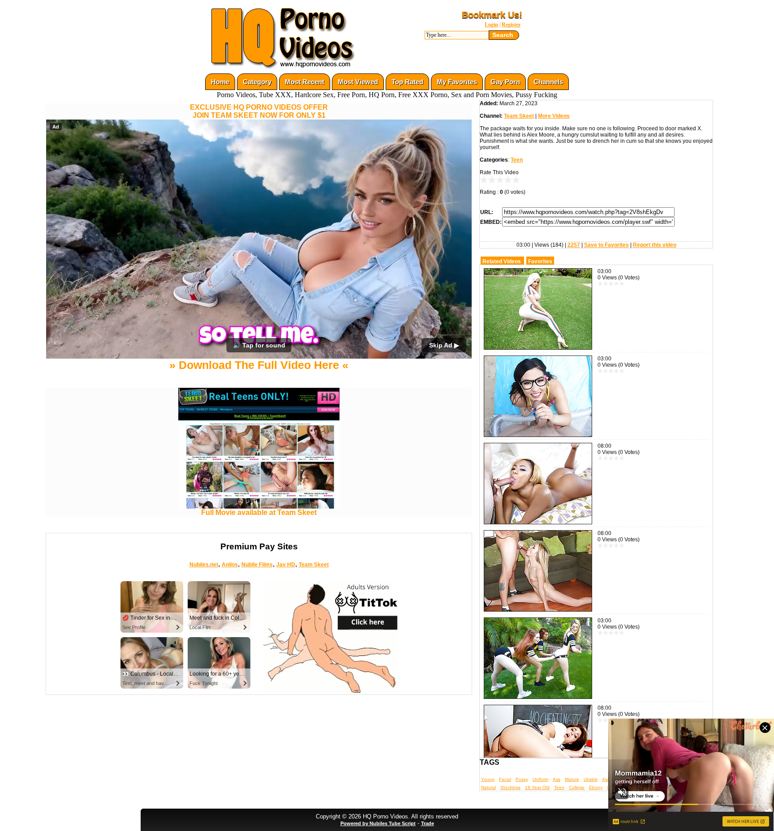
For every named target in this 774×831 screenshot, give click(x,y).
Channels (548, 82)
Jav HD (285, 564)
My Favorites (457, 82)
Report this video (654, 245)
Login (491, 24)
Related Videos (501, 261)
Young (487, 779)
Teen (517, 160)
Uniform (540, 779)
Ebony (595, 787)
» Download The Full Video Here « (258, 365)
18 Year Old (537, 787)
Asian (608, 779)
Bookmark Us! (492, 15)
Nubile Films (257, 564)
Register (511, 24)
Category (257, 82)
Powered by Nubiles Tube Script (378, 823)
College (577, 787)
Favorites (540, 261)
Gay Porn (505, 82)
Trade (427, 823)
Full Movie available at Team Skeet (259, 512)
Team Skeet (314, 564)
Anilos (230, 564)
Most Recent (304, 82)
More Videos (554, 116)
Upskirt (591, 779)
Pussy (522, 779)
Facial (505, 779)
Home (220, 82)
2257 (574, 245)
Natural (488, 787)
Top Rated (407, 82)
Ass (556, 779)
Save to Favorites (606, 245)
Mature (572, 779)
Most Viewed (358, 82)
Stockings (510, 787)
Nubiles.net (203, 564)
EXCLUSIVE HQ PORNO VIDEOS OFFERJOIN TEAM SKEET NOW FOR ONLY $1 (259, 111)
